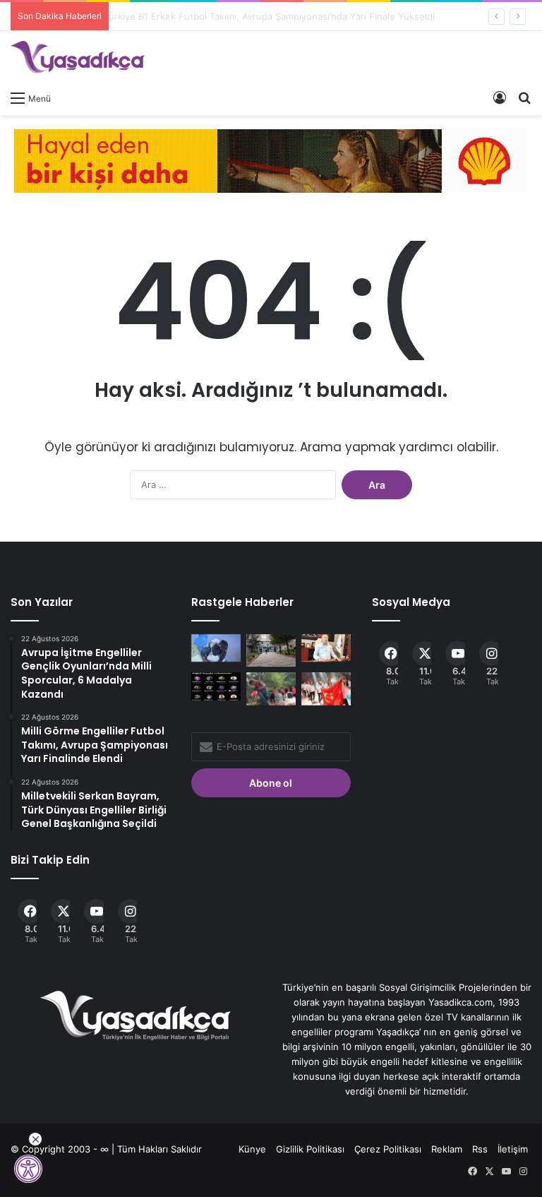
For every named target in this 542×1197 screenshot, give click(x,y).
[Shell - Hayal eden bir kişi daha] (271, 159)
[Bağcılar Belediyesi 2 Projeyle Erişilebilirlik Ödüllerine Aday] (271, 650)
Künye (252, 1149)
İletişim (513, 1149)
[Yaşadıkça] (78, 57)
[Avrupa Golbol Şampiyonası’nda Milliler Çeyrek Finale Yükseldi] (326, 688)
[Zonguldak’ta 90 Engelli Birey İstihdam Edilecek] (326, 648)
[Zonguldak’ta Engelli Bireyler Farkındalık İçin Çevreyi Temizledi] (271, 688)
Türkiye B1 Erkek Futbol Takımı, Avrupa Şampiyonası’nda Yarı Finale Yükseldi (280, 16)
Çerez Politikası (387, 1149)
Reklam (446, 1149)
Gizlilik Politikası (310, 1149)
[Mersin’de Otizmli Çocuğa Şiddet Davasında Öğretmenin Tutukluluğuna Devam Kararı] (216, 648)
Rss (480, 1149)
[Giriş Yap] (500, 97)
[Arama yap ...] (524, 97)
